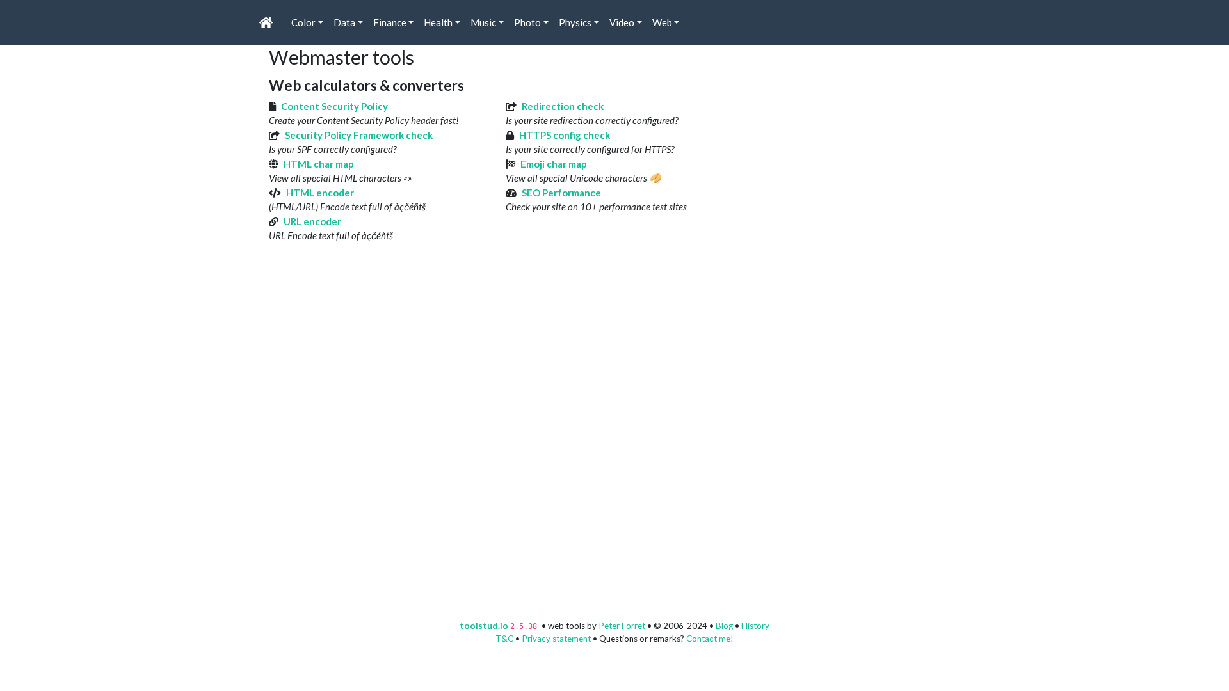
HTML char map (319, 164)
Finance (389, 22)
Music (483, 22)
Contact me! (710, 638)
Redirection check (563, 106)
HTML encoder (320, 192)
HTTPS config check (564, 135)
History (755, 626)
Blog (724, 626)
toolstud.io (484, 626)
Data (344, 22)
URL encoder (312, 221)
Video (621, 22)
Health (438, 22)
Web (662, 22)
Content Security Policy (334, 106)
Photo (527, 22)
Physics (575, 22)
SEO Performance (561, 192)
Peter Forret (621, 626)
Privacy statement (556, 638)
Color (303, 22)
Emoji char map (553, 164)
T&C (504, 638)
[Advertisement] (839, 125)
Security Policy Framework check (359, 135)
